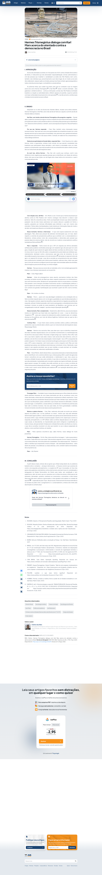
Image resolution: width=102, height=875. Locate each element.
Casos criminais (53, 604)
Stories (47, 3)
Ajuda (68, 865)
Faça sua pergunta (51, 505)
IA (54, 3)
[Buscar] (80, 3)
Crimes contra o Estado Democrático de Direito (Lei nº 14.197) (43, 612)
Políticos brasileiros (39, 608)
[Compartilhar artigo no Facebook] (21, 570)
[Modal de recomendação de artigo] (21, 579)
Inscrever (72, 386)
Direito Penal (29, 604)
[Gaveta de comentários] (21, 583)
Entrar (94, 3)
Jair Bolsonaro (51, 608)
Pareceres (50, 865)
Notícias (23, 3)
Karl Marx (28, 608)
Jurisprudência (43, 865)
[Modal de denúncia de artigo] (21, 587)
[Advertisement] (51, 662)
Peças (30, 3)
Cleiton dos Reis (37, 624)
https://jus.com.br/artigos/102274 (42, 641)
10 (30, 480)
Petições (36, 865)
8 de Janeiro (29, 616)
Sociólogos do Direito (66, 604)
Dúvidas (39, 3)
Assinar (43, 741)
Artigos (16, 3)
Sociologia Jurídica (41, 604)
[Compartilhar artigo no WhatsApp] (21, 574)
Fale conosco (74, 865)
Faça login (56, 753)
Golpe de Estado (68, 612)
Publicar (86, 3)
